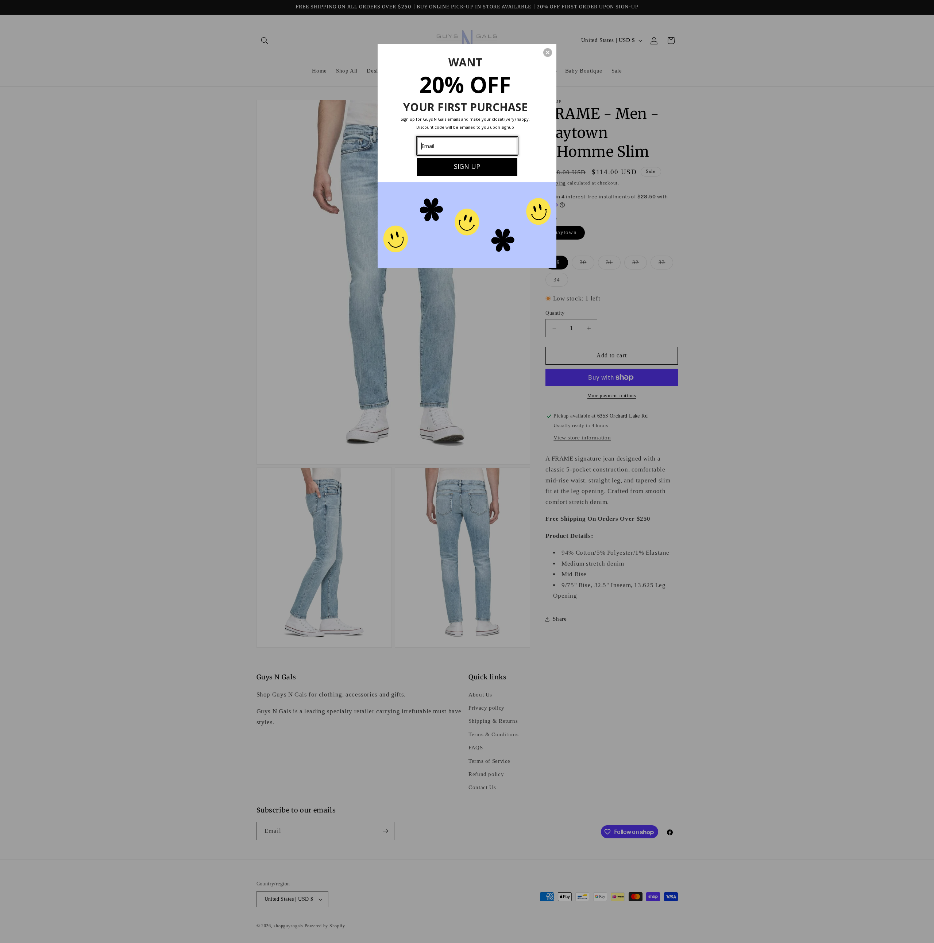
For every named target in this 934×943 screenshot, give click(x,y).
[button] (547, 52)
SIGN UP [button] (467, 166)
